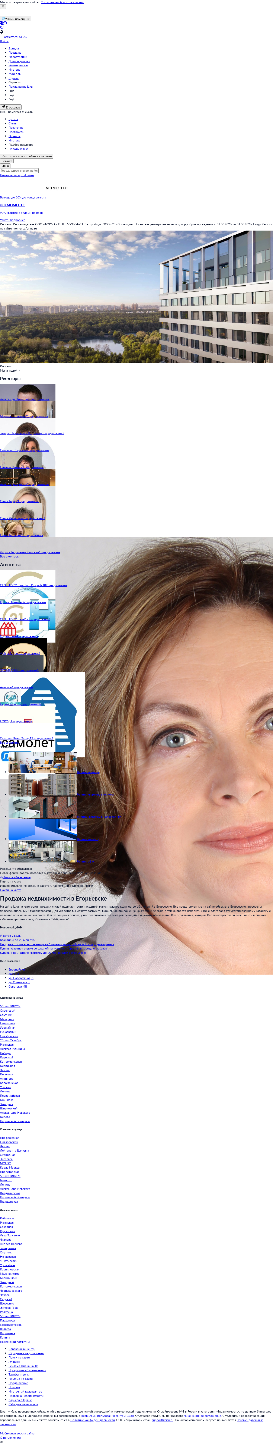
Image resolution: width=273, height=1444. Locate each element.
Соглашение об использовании (62, 2)
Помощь (14, 1387)
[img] (56, 197)
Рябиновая (7, 1218)
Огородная (7, 1155)
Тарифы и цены (19, 1374)
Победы (5, 1053)
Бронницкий (8, 1278)
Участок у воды (10, 936)
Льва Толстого (10, 1235)
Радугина (6, 1312)
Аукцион (14, 1362)
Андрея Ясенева (11, 1244)
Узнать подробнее (12, 220)
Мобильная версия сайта (17, 1433)
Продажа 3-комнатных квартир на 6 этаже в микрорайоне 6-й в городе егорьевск (57, 944)
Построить (16, 132)
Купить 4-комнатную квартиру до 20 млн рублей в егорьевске (43, 953)
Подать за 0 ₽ (18, 149)
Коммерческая (18, 65)
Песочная (6, 1074)
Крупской (6, 1057)
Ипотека (14, 69)
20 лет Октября (11, 1040)
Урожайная (7, 1027)
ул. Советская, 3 (19, 982)
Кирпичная (7, 1066)
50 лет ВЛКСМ (10, 1006)
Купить (13, 119)
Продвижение (18, 1383)
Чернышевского (11, 1291)
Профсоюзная (9, 1138)
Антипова (6, 1078)
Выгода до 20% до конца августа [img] (23, 197)
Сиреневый (7, 1010)
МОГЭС (5, 1163)
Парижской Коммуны (15, 1121)
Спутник (6, 1015)
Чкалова (5, 1239)
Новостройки (18, 57)
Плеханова (7, 1320)
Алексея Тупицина (12, 1049)
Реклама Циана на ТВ (23, 1366)
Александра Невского (15, 1112)
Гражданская (9, 1201)
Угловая (5, 1087)
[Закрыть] (3, 6)
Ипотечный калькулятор (25, 1391)
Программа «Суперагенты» (27, 1370)
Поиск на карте (19, 1357)
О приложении (10, 1437)
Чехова (5, 1070)
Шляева (5, 1329)
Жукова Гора (9, 1308)
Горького (6, 1180)
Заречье (14, 974)
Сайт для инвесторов (23, 1404)
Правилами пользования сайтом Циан (107, 1416)
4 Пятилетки (8, 1261)
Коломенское (9, 1083)
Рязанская (7, 1044)
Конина (5, 1337)
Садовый (6, 1299)
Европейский (17, 969)
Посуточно (16, 127)
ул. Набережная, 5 (21, 978)
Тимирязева (8, 1248)
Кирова (5, 1117)
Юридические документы (26, 1353)
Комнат (7, 161)
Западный (7, 1282)
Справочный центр (22, 1349)
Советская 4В (18, 986)
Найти (29, 175)
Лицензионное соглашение (202, 1416)
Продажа (15, 52)
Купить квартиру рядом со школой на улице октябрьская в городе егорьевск (53, 948)
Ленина (5, 1091)
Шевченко (7, 1303)
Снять (13, 123)
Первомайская (10, 1095)
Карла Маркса (10, 1167)
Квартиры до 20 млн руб (17, 940)
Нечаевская (8, 1256)
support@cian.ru (162, 1420)
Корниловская (9, 1269)
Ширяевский (8, 1108)
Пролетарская (9, 1172)
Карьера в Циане (20, 1400)
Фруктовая (7, 1231)
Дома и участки (19, 61)
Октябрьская (9, 1036)
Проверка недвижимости (26, 1396)
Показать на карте (12, 175)
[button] (136, 209)
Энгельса (6, 1159)
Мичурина (7, 1019)
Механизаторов (11, 1325)
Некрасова (7, 1023)
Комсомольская (11, 1061)
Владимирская (10, 1193)
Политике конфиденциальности (92, 1420)
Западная (6, 1104)
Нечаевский (8, 1032)
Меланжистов (9, 1274)
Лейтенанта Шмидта (14, 1150)
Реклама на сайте (21, 1379)
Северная (6, 1227)
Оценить (14, 136)
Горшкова (6, 1100)
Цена (5, 166)
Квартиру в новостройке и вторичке (27, 156)
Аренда (14, 48)
